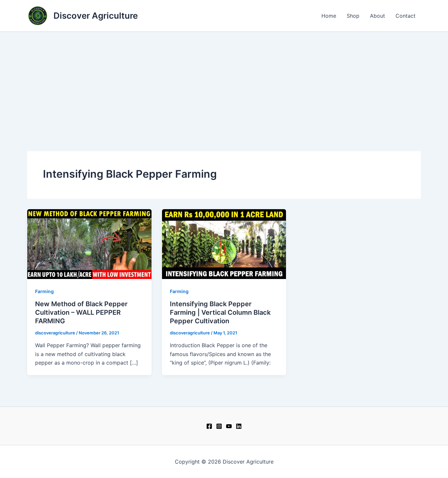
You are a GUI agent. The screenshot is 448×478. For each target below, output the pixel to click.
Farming (44, 291)
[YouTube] (229, 426)
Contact (406, 15)
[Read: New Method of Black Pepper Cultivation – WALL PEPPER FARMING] (89, 243)
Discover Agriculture (95, 15)
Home (328, 15)
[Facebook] (209, 426)
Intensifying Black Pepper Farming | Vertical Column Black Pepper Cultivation (220, 312)
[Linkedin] (239, 426)
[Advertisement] (224, 81)
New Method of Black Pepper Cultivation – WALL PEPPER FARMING (81, 312)
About (377, 15)
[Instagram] (219, 426)
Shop (353, 15)
